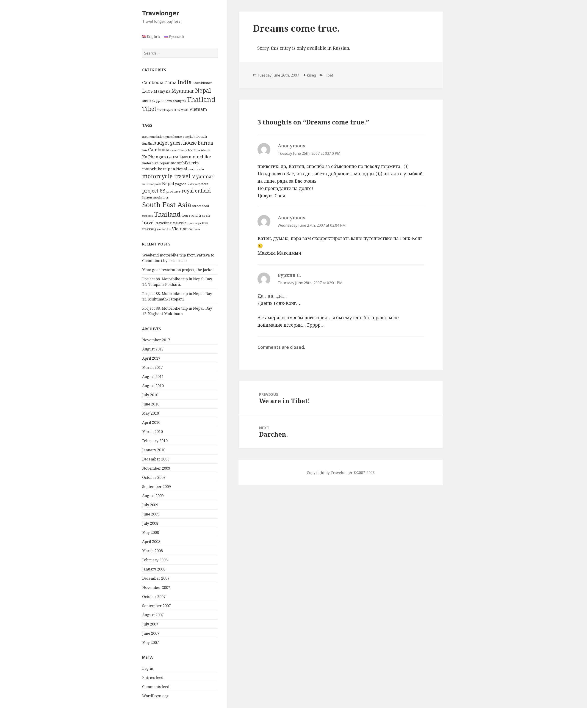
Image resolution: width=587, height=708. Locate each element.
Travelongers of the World (172, 110)
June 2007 (150, 633)
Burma (205, 143)
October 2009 (154, 477)
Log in (147, 668)
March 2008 (152, 550)
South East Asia (166, 204)
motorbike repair (156, 163)
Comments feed (155, 686)
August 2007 (153, 614)
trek (205, 223)
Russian (341, 48)
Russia (146, 101)
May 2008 (150, 532)
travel (148, 222)
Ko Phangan (154, 157)
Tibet (149, 109)
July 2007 (150, 624)
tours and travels (195, 215)
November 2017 (156, 339)
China (170, 82)
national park (151, 184)
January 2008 (153, 569)
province (173, 191)
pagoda (181, 184)
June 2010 (150, 404)
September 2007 (156, 605)
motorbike (200, 156)
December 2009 (155, 459)
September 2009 (156, 486)
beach (201, 136)
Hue (197, 150)
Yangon (195, 229)
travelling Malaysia (171, 223)
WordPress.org (155, 695)
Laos (147, 91)
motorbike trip (185, 162)
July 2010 (150, 394)
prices (203, 184)
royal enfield (196, 190)
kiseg (311, 75)
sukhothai (147, 215)
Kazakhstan (203, 82)
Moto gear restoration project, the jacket (178, 269)
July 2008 (150, 523)
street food (200, 206)
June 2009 (150, 514)
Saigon (147, 197)
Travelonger (160, 13)
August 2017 (153, 349)
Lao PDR (173, 157)
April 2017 (151, 358)
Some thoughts (175, 101)
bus (144, 150)
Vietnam (198, 109)
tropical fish (164, 229)
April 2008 (151, 541)
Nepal (203, 90)
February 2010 (155, 440)
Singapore (158, 101)
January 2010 (153, 449)
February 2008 (155, 559)
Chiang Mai (185, 150)
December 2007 (155, 578)
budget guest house (175, 143)
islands (205, 150)
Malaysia (162, 91)
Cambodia (152, 82)
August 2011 (153, 376)
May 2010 (150, 413)
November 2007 (156, 587)
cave (173, 150)
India (184, 82)
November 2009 (156, 468)
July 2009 (150, 504)
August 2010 (153, 385)
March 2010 (152, 431)
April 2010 (151, 422)
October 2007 (154, 596)
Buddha (147, 144)
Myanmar (183, 90)
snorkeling (160, 197)
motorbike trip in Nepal (164, 168)
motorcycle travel (166, 176)
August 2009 (153, 495)
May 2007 (150, 642)
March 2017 (152, 367)
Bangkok (189, 137)
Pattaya (193, 184)
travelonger (194, 223)
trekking (149, 229)
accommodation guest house (162, 137)
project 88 (153, 190)
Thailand (201, 99)
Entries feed (152, 677)
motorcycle (196, 169)
